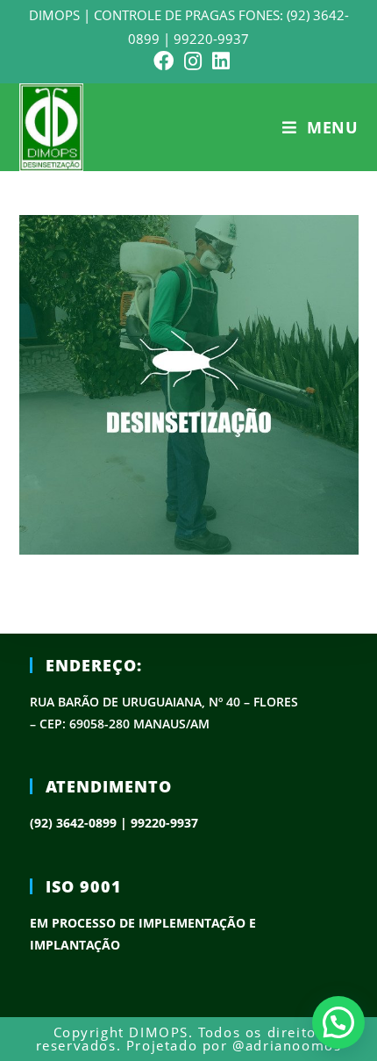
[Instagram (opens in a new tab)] (193, 61)
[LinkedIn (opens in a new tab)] (218, 61)
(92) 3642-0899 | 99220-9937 (114, 822)
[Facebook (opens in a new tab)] (163, 61)
